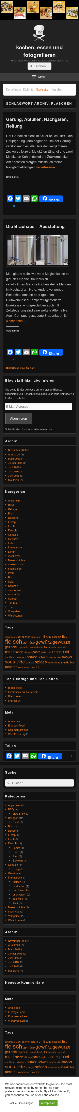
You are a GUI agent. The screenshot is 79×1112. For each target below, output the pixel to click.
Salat (11, 581)
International (15, 547)
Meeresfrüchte (16, 560)
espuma (56, 637)
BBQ (11, 505)
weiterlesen (45, 167)
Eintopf (12, 522)
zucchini (34, 667)
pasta (36, 651)
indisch (12, 543)
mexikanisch (15, 564)
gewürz (43, 641)
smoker (66, 656)
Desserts (13, 518)
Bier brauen (14, 696)
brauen (34, 636)
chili (42, 636)
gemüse (29, 642)
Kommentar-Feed (18, 730)
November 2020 (17, 450)
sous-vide (13, 594)
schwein (43, 657)
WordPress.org (17, 734)
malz (63, 647)
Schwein (13, 586)
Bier (10, 513)
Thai (10, 607)
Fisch (11, 526)
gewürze (61, 641)
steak (65, 662)
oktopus (28, 652)
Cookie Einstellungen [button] (21, 1103)
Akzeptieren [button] (48, 1103)
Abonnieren (18, 418)
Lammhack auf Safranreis (23, 692)
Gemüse (13, 534)
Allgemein (14, 500)
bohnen (26, 637)
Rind (10, 577)
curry (48, 637)
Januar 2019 (15, 463)
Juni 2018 (13, 467)
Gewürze (13, 539)
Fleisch (12, 530)
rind (66, 651)
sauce (32, 656)
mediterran (14, 556)
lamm (47, 647)
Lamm (11, 551)
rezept (57, 651)
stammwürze (54, 662)
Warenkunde (15, 615)
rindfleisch (10, 657)
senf (51, 657)
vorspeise (23, 667)
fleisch (13, 641)
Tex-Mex (13, 603)
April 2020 (14, 454)
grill (7, 646)
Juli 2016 (13, 471)
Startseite (42, 89)
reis (49, 652)
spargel (30, 662)
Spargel (12, 598)
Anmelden (14, 721)
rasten (44, 652)
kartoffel (34, 647)
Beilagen (13, 509)
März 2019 (14, 458)
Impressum (14, 700)
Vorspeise (14, 611)
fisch (65, 636)
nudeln (19, 652)
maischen (56, 647)
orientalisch (14, 568)
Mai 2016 (13, 480)
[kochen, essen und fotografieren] (39, 19)
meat (9, 651)
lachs (40, 647)
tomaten (11, 666)
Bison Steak (15, 688)
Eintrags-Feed (16, 725)
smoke (57, 657)
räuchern (21, 657)
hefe (14, 646)
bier (18, 636)
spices (41, 662)
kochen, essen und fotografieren (39, 50)
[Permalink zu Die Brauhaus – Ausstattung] (37, 268)
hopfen (22, 647)
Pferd (11, 573)
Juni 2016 (13, 475)
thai (71, 662)
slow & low (14, 590)
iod (27, 647)
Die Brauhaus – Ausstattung (35, 226)
